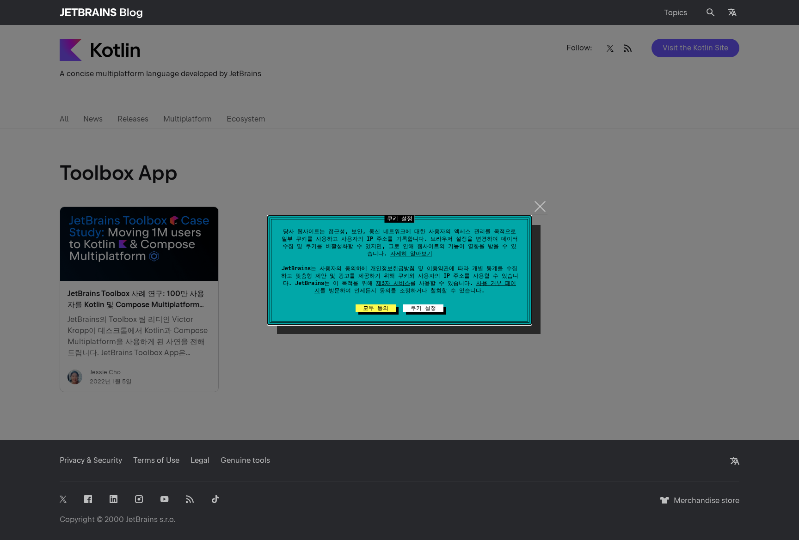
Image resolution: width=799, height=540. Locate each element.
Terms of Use (156, 460)
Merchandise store (704, 504)
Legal (200, 460)
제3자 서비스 (393, 283)
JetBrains (142, 519)
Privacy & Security (91, 460)
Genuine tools (245, 460)
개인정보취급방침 (392, 268)
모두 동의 (375, 308)
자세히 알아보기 (411, 253)
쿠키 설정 (423, 308)
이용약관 (438, 268)
